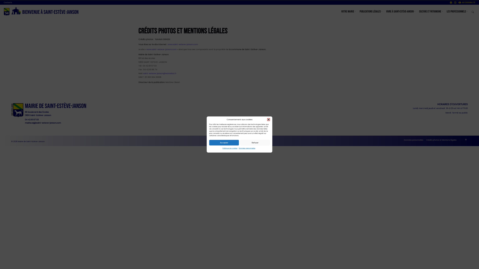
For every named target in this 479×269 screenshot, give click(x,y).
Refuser (255, 142)
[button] (268, 119)
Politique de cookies (230, 148)
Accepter (224, 142)
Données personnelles (247, 148)
